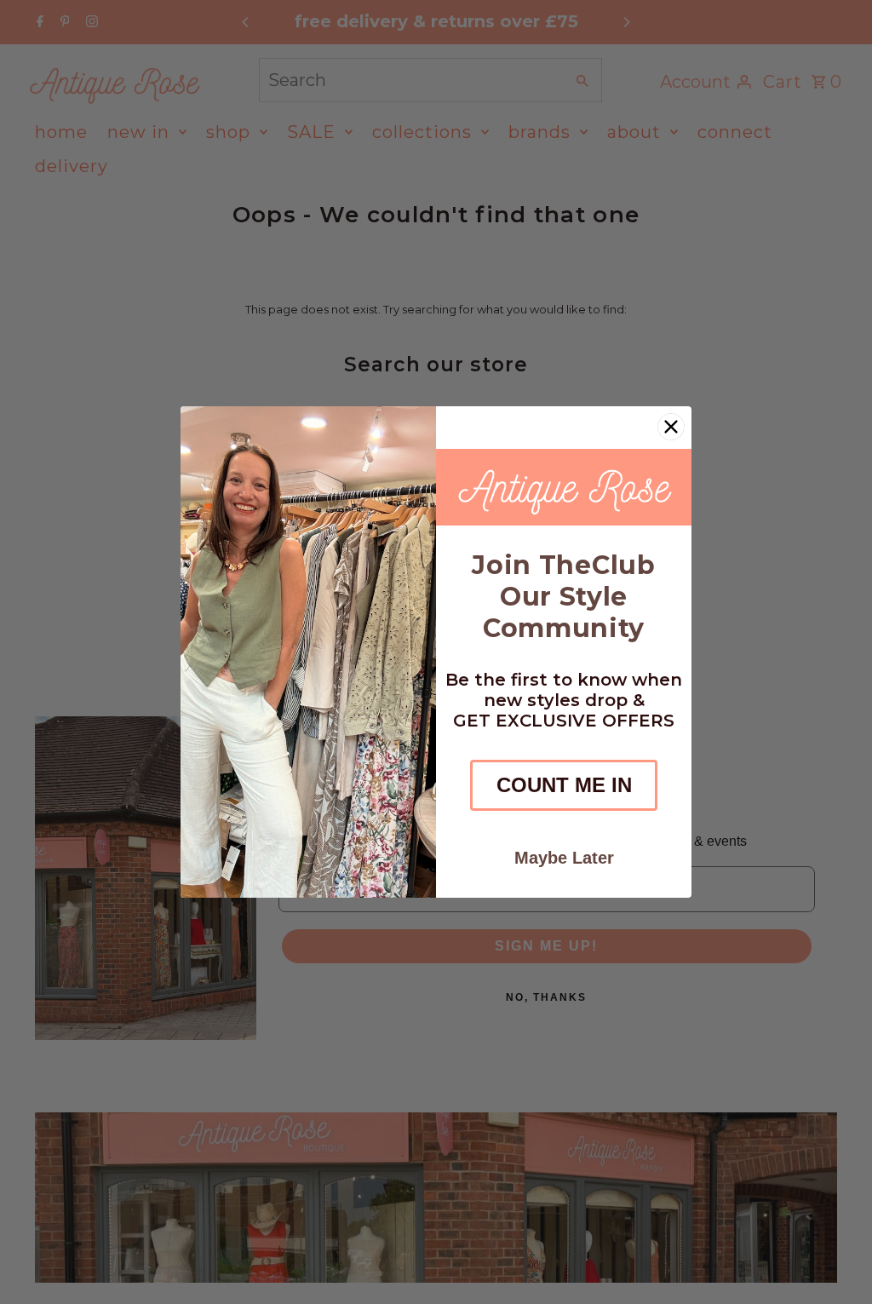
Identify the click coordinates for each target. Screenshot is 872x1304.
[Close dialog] (671, 426)
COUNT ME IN (564, 784)
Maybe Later (564, 857)
